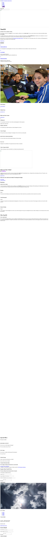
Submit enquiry (3, 482)
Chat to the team (2, 180)
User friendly (2, 52)
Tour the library (2, 106)
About (3, 3)
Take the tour (2, 117)
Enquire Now (2, 175)
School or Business (3, 477)
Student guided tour (3, 46)
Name (1, 474)
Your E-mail (2, 531)
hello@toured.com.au (3, 525)
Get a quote (2, 179)
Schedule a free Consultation (4, 466)
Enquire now (2, 40)
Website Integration (3, 58)
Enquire (3, 6)
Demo (3, 4)
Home (3, 2)
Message (1, 480)
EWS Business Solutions (22, 467)
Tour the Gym (2, 111)
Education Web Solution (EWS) (18, 38)
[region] (24, 329)
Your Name (2, 529)
